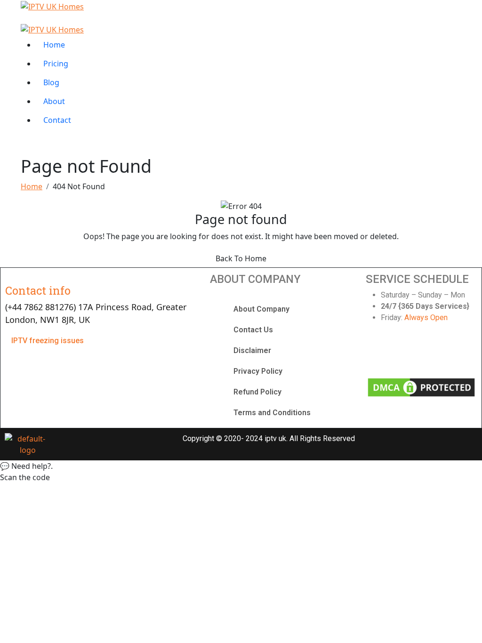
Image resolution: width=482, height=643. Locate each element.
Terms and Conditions (272, 412)
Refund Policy (257, 391)
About (54, 101)
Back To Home (241, 258)
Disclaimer (252, 350)
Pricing (55, 63)
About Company (261, 309)
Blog (51, 82)
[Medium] (462, 352)
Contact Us (253, 329)
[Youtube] (434, 352)
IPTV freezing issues (47, 340)
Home (54, 45)
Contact (57, 120)
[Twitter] (406, 352)
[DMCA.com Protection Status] (421, 386)
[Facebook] (377, 352)
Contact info (38, 290)
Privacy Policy (257, 371)
